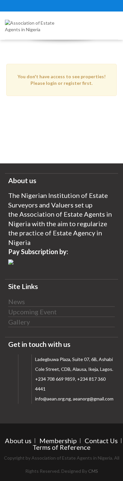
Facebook (43, 5)
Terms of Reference (61, 447)
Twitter (16, 5)
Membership (58, 441)
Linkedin (69, 5)
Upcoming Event (32, 312)
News (16, 301)
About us (18, 441)
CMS (93, 471)
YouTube (56, 5)
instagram (29, 5)
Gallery (19, 322)
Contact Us (101, 441)
